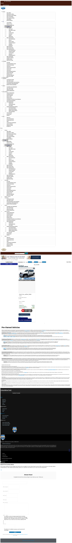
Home (2, 259)
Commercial (4, 78)
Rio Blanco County (60, 333)
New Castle (57, 345)
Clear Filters (68, 261)
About (3, 116)
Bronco (5, 341)
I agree (7, 515)
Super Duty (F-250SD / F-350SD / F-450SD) (9, 336)
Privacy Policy (21, 534)
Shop (1, 397)
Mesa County (38, 339)
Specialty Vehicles (7, 196)
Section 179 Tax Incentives (11, 84)
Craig (41, 333)
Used (11, 259)
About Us (27, 367)
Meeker (56, 333)
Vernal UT (61, 332)
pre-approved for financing (52, 369)
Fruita (52, 339)
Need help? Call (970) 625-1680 (28, 540)
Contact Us (9, 126)
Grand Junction (44, 330)
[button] (27, 128)
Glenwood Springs (27, 330)
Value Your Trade (10, 60)
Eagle (65, 345)
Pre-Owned (4, 61)
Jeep (13, 259)
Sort (24, 262)
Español (2, 3)
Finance (3, 85)
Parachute (9, 333)
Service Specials (9, 20)
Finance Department (10, 90)
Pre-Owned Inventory (7, 259)
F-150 (4, 335)
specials (25, 372)
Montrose (25, 346)
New (3, 21)
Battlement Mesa (14, 333)
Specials (3, 11)
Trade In (8, 115)
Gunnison (11, 340)
